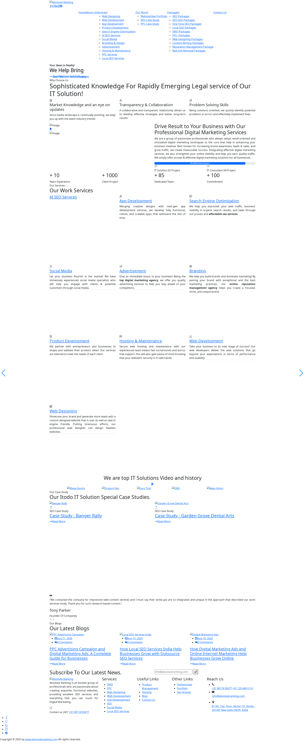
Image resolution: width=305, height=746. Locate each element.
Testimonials (184, 684)
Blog (144, 696)
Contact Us (220, 12)
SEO (109, 703)
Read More (59, 76)
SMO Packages (181, 31)
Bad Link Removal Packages (189, 50)
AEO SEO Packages (183, 20)
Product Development (115, 27)
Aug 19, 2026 (134, 638)
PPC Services (109, 54)
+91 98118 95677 (79, 712)
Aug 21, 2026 (64, 638)
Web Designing (111, 16)
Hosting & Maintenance (116, 50)
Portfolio (182, 688)
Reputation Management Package (192, 47)
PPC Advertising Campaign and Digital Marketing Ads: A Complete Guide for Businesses (80, 653)
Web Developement (119, 696)
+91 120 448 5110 (242, 688)
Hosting (147, 692)
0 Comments (64, 642)
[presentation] (51, 620)
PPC (109, 688)
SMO (110, 684)
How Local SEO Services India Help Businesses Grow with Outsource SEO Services (151, 653)
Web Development (113, 20)
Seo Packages (77, 76)
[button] (301, 373)
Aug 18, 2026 (205, 638)
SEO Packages (180, 16)
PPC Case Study (150, 24)
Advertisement (111, 47)
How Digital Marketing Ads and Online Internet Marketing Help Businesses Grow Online (218, 653)
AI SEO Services (111, 35)
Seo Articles (184, 692)
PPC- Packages (181, 35)
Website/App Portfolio (154, 16)
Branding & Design (113, 43)
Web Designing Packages (187, 39)
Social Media (109, 39)
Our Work (141, 12)
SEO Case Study (150, 20)
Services (102, 12)
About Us (91, 12)
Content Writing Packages (188, 43)
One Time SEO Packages (187, 24)
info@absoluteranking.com (228, 696)
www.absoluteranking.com (41, 739)
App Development (113, 24)
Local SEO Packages (184, 27)
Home (82, 12)
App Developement (118, 700)
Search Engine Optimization (119, 31)
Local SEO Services (113, 58)
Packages (173, 12)
